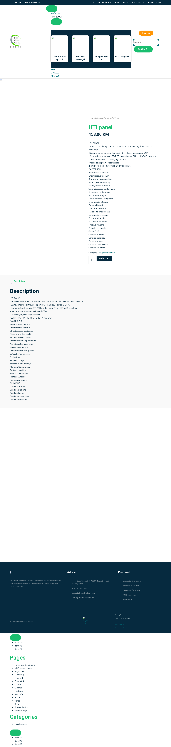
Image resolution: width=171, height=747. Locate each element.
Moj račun (19, 694)
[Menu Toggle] (51, 8)
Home (91, 118)
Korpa (17, 700)
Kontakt (18, 684)
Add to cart (104, 258)
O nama (18, 687)
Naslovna (19, 691)
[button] (146, 37)
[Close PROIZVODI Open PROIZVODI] (56, 21)
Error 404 (19, 681)
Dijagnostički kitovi (103, 118)
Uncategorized (21, 724)
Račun (17, 697)
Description (19, 281)
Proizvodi (19, 678)
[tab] (19, 281)
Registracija (20, 671)
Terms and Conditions (122, 618)
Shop (17, 704)
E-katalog (19, 674)
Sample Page (21, 710)
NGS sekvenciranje (23, 668)
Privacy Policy (119, 615)
